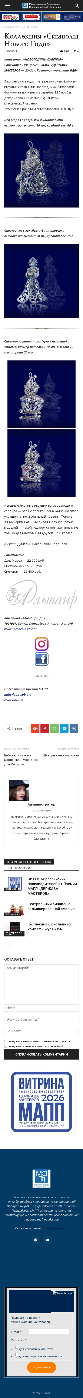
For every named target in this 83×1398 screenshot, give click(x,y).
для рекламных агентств (36, 1349)
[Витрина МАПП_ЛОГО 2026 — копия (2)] (42, 1102)
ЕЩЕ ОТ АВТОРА (18, 868)
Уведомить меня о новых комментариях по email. (40, 1041)
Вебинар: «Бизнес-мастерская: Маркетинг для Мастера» (21, 759)
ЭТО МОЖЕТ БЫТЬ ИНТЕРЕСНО (29, 862)
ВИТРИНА (11, 889)
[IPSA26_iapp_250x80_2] (31, 17)
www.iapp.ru (13, 700)
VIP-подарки (30, 27)
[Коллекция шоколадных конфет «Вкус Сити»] (15, 929)
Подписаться (42, 1367)
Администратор (41, 804)
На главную (11, 27)
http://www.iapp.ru (41, 810)
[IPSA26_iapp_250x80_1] (10, 17)
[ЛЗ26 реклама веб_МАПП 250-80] (72, 17)
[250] (51, 17)
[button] (77, 5)
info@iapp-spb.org (55, 1228)
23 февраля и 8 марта (14, 933)
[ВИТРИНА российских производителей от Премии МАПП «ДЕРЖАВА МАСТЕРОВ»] (15, 884)
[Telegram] (35, 1240)
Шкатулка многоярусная (61, 755)
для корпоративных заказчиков (40, 1356)
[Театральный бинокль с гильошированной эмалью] (15, 909)
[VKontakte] (47, 1240)
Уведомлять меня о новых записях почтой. (36, 1046)
